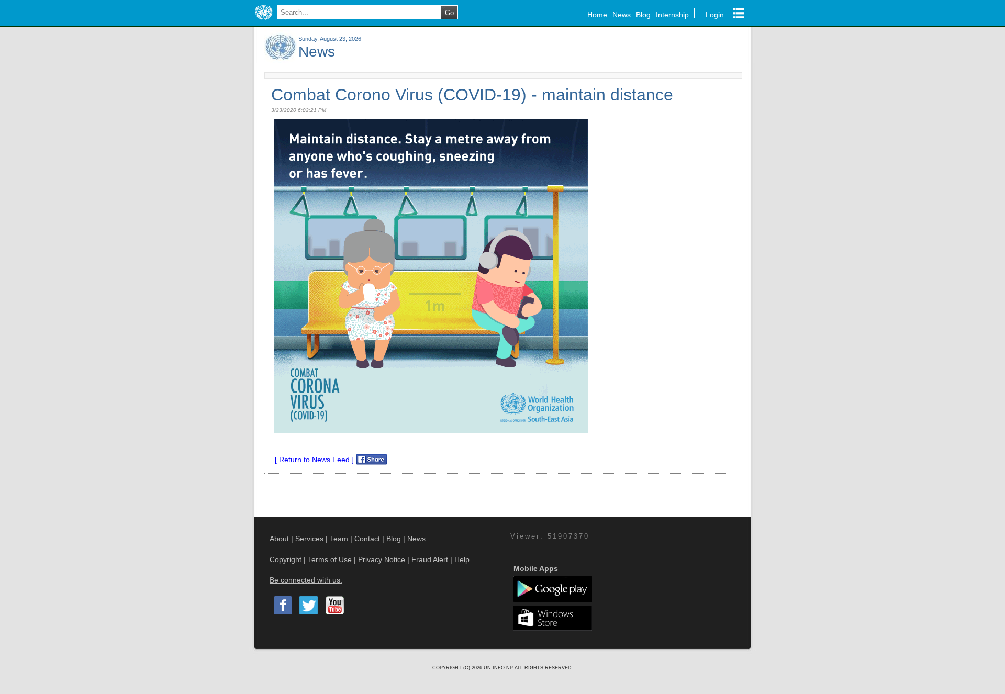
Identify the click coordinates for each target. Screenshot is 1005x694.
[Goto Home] (263, 20)
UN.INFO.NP (499, 667)
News (621, 14)
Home (597, 14)
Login (715, 14)
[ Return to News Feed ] (314, 459)
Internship (672, 14)
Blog (643, 14)
